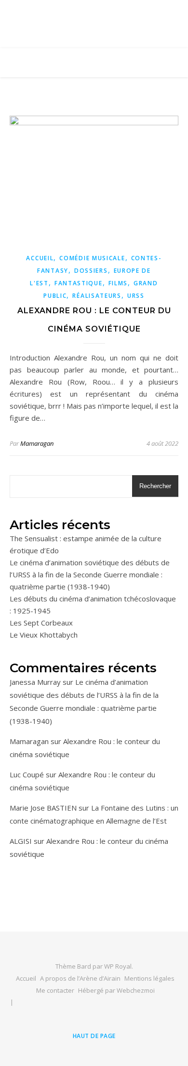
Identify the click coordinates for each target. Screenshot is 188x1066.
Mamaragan (37, 443)
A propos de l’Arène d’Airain (80, 978)
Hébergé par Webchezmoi (116, 990)
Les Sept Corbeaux (41, 622)
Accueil (40, 258)
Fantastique (78, 283)
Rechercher (155, 486)
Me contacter (55, 990)
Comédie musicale (92, 258)
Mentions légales (149, 978)
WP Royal (118, 966)
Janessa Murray (35, 682)
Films (118, 283)
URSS (136, 296)
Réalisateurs (96, 296)
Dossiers (91, 270)
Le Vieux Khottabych (44, 635)
